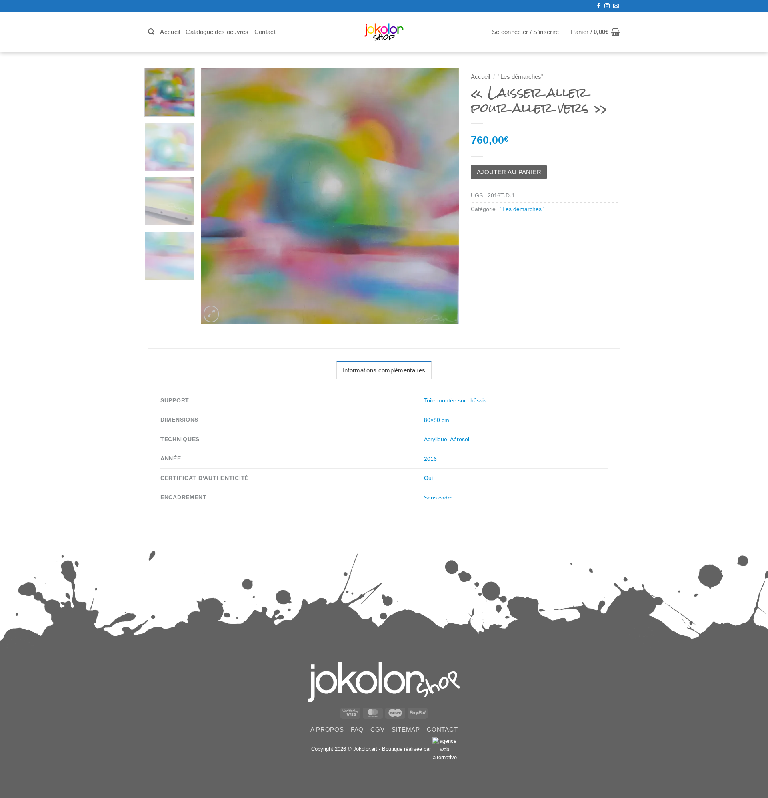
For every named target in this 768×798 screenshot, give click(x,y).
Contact (265, 31)
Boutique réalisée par (407, 749)
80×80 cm (436, 420)
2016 (430, 459)
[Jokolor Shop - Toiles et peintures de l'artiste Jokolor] (384, 32)
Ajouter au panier (509, 172)
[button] (151, 32)
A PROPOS (327, 729)
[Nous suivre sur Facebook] (598, 6)
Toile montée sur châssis (455, 400)
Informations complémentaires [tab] (384, 370)
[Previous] (216, 196)
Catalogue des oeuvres (217, 31)
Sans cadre (438, 497)
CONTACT (442, 729)
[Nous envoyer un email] (615, 6)
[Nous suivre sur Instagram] (607, 6)
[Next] (443, 196)
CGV (377, 729)
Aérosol (459, 439)
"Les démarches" (520, 76)
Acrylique (435, 439)
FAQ (357, 729)
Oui (428, 478)
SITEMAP (406, 729)
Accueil (170, 31)
